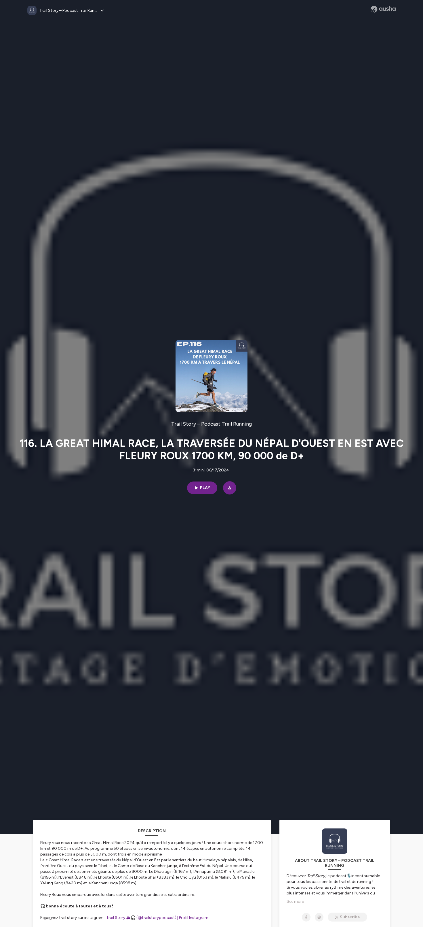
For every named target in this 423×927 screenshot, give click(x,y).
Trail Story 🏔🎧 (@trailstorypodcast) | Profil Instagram (160, 917)
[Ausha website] (383, 9)
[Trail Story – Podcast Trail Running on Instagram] (319, 917)
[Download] (229, 487)
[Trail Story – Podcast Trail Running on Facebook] (306, 917)
